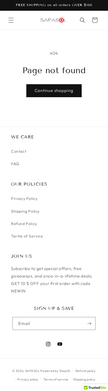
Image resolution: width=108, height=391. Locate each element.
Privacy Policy (24, 198)
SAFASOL (32, 371)
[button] (11, 20)
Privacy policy (27, 379)
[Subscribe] (89, 323)
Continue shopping (54, 90)
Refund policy (86, 371)
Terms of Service (27, 236)
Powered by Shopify (55, 371)
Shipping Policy (25, 211)
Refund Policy (24, 223)
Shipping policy (84, 379)
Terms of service (55, 379)
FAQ (15, 163)
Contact (18, 151)
